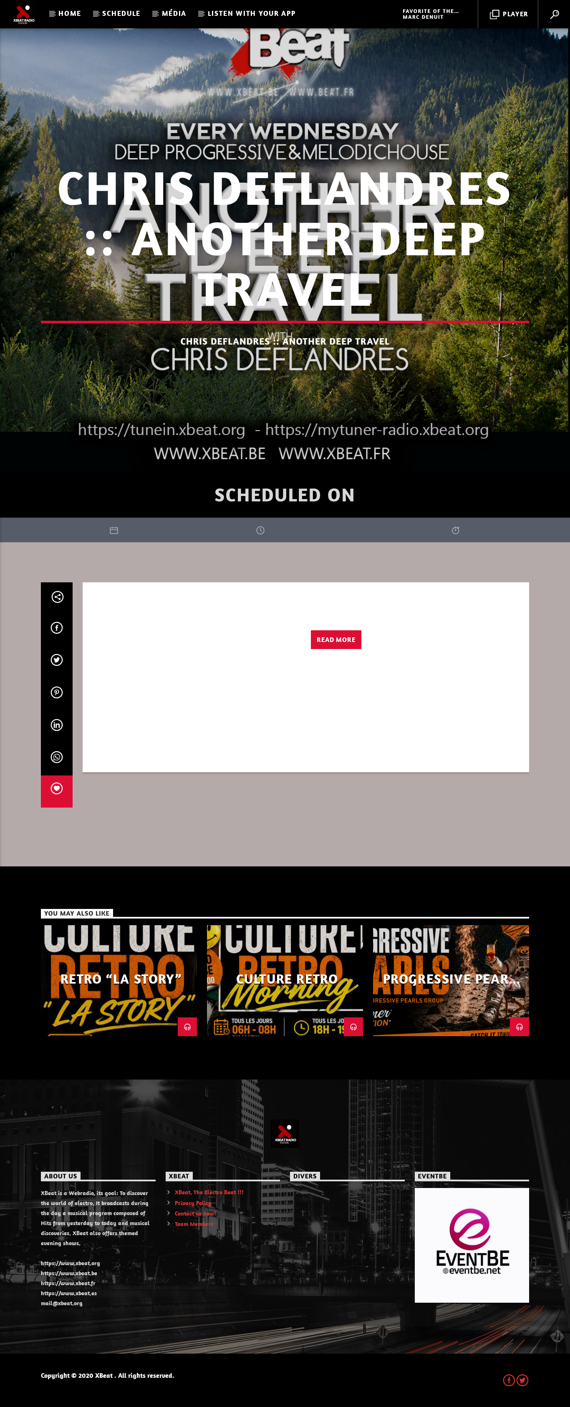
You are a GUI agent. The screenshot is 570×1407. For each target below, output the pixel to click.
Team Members (194, 1224)
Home (69, 13)
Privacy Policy (193, 1203)
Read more (336, 639)
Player (515, 14)
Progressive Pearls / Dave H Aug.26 (453, 985)
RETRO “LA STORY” (121, 978)
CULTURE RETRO (287, 978)
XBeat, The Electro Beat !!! (209, 1192)
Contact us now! (195, 1213)
